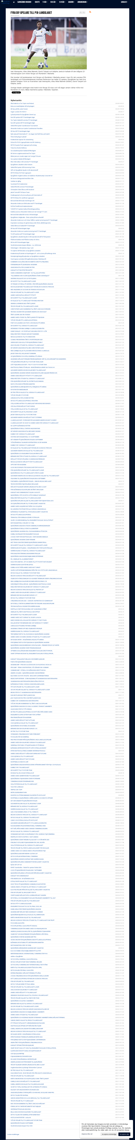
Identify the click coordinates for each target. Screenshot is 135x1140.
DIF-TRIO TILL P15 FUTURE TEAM (20, 731)
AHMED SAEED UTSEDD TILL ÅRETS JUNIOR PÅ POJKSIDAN (27, 317)
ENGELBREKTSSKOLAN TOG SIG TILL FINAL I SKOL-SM (26, 906)
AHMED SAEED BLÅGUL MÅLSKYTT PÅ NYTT (23, 295)
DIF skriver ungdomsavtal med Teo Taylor (23, 153)
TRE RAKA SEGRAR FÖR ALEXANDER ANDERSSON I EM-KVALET (29, 312)
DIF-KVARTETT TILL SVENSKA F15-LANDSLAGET (24, 326)
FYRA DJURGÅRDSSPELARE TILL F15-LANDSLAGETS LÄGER (27, 470)
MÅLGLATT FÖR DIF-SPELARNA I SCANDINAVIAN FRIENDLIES (28, 459)
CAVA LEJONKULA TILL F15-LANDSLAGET (22, 756)
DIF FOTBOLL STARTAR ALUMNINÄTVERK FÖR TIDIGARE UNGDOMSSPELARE (32, 603)
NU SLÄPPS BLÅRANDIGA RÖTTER (20, 426)
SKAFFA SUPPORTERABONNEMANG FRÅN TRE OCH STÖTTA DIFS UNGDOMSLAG (34, 570)
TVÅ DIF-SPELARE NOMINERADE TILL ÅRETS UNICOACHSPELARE (29, 703)
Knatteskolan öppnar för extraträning (22, 139)
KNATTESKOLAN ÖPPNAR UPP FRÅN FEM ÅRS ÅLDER (26, 1026)
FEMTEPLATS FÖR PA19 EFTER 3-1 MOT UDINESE (24, 837)
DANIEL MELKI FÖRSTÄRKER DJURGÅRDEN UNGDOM (26, 909)
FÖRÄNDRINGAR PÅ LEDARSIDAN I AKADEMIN (24, 264)
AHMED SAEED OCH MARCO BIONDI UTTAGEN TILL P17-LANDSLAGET (30, 637)
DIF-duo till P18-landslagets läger (20, 228)
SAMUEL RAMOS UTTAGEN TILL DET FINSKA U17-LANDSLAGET (28, 887)
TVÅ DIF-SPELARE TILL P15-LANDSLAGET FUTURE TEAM (26, 1120)
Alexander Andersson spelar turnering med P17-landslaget (28, 231)
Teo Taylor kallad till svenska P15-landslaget (24, 120)
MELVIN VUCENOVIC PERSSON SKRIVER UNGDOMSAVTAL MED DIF (30, 1009)
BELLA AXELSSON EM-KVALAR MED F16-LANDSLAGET (26, 1112)
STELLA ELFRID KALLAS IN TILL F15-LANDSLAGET (24, 409)
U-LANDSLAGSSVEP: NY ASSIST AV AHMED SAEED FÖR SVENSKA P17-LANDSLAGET (35, 423)
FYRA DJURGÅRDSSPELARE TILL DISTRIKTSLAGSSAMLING (27, 381)
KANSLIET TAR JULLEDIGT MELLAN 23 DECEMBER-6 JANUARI (27, 659)
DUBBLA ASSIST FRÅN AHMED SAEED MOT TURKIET (25, 567)
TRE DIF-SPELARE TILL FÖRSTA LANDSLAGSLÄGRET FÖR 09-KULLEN (30, 848)
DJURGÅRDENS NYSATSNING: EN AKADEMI (23, 726)
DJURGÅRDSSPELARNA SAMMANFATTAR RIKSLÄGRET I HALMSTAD (30, 862)
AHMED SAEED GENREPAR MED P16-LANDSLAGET (25, 776)
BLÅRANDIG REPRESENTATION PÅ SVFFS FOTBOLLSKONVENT (28, 748)
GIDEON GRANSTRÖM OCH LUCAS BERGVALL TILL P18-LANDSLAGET (30, 1098)
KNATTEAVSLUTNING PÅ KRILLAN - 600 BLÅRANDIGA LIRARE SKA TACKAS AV (33, 367)
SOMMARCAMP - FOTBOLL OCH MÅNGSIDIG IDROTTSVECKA (28, 670)
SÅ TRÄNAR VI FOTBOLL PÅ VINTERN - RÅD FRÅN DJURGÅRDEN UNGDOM (32, 284)
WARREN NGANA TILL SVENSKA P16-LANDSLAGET (25, 631)
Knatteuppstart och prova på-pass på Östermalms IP (26, 195)
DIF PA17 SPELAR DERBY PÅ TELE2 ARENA (22, 984)
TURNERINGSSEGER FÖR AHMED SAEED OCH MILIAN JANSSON (29, 928)
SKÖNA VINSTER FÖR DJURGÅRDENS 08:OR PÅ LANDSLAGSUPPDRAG (31, 940)
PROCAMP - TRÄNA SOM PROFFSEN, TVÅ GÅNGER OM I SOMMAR (30, 667)
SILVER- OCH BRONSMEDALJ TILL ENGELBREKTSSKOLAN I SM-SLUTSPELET (32, 520)
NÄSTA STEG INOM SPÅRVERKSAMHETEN (23, 384)
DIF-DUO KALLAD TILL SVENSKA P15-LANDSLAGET (25, 831)
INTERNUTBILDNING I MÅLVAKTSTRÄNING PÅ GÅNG (26, 973)
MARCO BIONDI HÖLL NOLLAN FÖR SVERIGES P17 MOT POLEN (29, 620)
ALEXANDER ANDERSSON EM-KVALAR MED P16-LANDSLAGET (28, 370)
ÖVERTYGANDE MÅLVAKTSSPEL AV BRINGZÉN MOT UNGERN (28, 895)
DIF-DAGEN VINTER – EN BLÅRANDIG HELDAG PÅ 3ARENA (27, 639)
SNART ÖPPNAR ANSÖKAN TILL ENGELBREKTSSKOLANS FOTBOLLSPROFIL (32, 653)
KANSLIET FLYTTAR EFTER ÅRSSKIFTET (21, 270)
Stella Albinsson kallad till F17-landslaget (23, 226)
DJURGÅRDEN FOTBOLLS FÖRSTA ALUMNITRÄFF (24, 528)
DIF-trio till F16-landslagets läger (20, 242)
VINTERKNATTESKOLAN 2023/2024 (21, 1109)
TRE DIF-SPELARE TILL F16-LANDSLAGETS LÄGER (24, 306)
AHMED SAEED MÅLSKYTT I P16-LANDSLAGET (24, 992)
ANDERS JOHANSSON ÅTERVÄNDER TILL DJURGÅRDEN (26, 1062)
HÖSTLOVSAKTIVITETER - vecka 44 (21, 1117)
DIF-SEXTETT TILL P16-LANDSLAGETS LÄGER (23, 281)
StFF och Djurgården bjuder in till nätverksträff (24, 170)
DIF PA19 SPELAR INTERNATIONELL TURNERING (24, 856)
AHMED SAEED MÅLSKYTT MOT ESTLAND (22, 759)
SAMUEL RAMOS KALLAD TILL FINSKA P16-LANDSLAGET (26, 1020)
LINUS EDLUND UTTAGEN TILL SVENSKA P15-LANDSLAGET (27, 345)
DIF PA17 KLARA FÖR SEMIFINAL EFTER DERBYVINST (25, 1115)
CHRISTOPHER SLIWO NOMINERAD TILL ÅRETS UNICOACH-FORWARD (31, 309)
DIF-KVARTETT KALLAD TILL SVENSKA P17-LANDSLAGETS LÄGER (29, 545)
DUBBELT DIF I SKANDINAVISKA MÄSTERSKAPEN (24, 701)
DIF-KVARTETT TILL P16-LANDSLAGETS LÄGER (24, 298)
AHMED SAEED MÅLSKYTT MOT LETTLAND (23, 720)
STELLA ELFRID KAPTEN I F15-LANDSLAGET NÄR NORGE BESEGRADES (31, 403)
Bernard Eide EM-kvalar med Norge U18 (22, 201)
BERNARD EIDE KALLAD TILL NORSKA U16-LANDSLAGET (26, 1003)
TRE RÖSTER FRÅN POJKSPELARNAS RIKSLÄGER (24, 484)
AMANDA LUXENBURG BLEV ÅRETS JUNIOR (23, 303)
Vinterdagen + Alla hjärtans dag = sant (22, 248)
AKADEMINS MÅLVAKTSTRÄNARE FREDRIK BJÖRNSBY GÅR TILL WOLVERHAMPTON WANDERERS (38, 359)
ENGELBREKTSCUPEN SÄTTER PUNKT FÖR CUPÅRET (26, 715)
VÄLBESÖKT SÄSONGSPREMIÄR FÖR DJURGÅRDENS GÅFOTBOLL (29, 934)
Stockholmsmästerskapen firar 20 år (22, 1126)
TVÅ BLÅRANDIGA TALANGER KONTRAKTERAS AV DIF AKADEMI (29, 442)
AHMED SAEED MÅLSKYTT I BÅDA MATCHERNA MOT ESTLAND (28, 753)
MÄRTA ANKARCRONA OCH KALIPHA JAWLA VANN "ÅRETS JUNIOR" (30, 1078)
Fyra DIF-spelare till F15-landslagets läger (23, 123)
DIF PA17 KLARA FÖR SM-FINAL (19, 1095)
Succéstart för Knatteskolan (19, 184)
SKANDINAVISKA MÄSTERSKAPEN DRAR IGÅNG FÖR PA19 (27, 681)
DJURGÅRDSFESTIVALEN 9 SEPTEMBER (22, 1123)
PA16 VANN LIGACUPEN (17, 923)
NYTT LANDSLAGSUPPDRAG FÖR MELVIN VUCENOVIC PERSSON (29, 978)
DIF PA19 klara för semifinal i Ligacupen (22, 198)
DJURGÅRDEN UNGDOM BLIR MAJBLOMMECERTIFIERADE (27, 556)
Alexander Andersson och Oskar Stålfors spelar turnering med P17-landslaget (34, 220)
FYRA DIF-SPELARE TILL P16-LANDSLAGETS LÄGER (25, 987)
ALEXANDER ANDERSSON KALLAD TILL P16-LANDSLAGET (27, 451)
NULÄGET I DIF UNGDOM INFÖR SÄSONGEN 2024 (25, 1090)
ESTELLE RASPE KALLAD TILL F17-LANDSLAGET (24, 881)
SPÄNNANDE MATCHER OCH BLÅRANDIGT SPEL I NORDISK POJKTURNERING (33, 834)
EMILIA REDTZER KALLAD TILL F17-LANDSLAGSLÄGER (26, 498)
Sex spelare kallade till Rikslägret (20, 159)
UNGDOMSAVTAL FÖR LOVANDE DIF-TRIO (23, 267)
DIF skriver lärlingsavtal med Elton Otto (22, 178)
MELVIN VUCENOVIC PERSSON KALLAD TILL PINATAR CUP (27, 589)
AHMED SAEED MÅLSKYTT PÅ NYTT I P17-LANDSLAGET (26, 376)
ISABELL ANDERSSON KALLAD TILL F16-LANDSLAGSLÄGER (27, 1084)
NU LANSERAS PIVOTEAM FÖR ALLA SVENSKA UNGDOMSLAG (28, 509)
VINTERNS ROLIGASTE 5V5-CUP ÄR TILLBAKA (23, 278)
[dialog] (106, 1129)
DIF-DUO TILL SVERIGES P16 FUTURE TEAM (23, 598)
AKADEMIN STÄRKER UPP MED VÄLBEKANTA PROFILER (26, 628)
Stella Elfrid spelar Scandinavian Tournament (24, 126)
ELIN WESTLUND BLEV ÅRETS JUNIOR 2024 (23, 695)
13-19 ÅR (61, 2)
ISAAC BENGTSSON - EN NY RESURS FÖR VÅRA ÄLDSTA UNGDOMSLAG (31, 1073)
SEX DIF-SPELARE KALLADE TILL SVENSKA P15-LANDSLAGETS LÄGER (30, 690)
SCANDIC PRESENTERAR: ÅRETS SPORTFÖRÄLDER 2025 (27, 339)
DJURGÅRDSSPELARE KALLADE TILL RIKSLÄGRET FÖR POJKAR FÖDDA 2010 (32, 501)
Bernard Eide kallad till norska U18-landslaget (24, 214)
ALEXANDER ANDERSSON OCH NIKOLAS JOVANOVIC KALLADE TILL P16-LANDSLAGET (35, 476)
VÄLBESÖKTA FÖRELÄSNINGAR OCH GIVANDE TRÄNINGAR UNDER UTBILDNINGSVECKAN (36, 578)
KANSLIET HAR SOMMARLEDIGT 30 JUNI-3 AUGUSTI (25, 492)
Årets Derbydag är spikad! (18, 137)
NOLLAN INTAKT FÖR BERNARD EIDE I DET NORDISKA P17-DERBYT (29, 623)
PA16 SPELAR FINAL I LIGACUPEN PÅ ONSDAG (24, 926)
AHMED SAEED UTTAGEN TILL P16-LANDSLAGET (24, 1015)
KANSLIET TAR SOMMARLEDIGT (20, 876)
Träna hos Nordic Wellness (19, 148)
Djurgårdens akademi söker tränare (21, 164)
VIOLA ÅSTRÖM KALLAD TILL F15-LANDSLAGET (24, 784)
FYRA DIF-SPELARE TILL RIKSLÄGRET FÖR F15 (23, 892)
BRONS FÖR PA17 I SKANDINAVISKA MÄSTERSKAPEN (26, 692)
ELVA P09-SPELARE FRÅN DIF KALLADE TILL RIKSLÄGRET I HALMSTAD (30, 890)
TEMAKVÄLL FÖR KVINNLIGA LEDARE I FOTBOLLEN (25, 517)
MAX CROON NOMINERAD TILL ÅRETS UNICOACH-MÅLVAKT (28, 1103)
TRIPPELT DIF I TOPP (16, 790)
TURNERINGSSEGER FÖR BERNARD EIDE (22, 781)
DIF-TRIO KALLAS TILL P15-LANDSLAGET (22, 1070)
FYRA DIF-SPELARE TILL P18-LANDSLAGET (31, 12)
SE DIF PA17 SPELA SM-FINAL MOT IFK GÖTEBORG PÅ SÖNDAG (29, 1087)
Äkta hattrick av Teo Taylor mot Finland (22, 103)
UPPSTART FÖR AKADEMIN (18, 464)
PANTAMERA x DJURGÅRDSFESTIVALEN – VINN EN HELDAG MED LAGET (31, 481)
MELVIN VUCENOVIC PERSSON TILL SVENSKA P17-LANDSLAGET (29, 815)
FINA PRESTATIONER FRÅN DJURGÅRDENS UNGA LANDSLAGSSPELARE (31, 740)
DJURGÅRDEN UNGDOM (24, 2)
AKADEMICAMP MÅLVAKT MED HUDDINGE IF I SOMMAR (27, 912)
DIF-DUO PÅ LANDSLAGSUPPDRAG (21, 514)
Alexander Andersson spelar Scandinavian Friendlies (27, 128)
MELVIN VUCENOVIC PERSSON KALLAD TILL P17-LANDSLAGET (28, 1031)
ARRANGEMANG (82, 2)
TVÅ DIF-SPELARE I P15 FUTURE (20, 395)
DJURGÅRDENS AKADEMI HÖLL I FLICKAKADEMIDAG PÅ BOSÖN (29, 531)
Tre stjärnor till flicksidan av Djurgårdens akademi (25, 251)
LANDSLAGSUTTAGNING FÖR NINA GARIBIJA (23, 626)
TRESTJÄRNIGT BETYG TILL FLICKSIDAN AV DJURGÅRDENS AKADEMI (30, 634)
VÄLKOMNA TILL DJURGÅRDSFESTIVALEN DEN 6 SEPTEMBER (28, 478)
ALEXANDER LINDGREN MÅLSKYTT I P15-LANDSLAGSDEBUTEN (29, 823)
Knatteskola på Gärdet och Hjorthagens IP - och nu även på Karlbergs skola (33, 253)
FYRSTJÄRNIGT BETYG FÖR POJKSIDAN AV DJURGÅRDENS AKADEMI (30, 642)
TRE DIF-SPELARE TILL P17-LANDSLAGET (22, 1101)
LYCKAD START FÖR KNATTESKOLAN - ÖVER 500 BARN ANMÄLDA (29, 537)
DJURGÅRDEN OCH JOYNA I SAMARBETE (22, 1001)
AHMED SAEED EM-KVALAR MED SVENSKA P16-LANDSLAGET (28, 742)
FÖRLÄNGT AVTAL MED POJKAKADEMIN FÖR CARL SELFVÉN (28, 842)
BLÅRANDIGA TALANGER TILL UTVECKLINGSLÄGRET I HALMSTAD (29, 512)
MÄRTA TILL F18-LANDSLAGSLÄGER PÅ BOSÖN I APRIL (26, 967)
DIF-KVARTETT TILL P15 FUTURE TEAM (21, 770)
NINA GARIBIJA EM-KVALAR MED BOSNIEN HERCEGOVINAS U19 (29, 581)
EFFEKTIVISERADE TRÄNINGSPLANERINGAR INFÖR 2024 (26, 1037)
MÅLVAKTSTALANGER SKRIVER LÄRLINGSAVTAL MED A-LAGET (28, 487)
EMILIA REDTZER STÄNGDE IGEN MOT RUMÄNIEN (25, 334)
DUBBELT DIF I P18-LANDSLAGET (20, 767)
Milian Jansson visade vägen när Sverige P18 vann (26, 156)
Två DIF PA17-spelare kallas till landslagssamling (25, 209)
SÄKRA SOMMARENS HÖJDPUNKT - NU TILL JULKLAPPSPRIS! (28, 273)
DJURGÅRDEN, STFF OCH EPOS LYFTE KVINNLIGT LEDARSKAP (28, 495)
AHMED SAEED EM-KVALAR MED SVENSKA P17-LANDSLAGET (28, 592)
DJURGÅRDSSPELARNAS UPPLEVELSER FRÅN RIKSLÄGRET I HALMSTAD (31, 873)
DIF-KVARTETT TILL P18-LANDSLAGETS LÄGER (24, 614)
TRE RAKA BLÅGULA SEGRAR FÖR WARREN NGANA (25, 606)
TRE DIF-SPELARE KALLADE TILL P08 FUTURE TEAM (25, 998)
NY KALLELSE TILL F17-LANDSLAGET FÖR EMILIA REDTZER (27, 301)
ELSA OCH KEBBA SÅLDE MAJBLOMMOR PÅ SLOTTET (26, 951)
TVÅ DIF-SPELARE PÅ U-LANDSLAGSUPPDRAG (24, 320)
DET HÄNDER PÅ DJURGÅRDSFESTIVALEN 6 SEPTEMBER (27, 439)
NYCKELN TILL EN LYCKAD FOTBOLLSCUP (22, 773)
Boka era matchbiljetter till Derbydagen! (22, 106)
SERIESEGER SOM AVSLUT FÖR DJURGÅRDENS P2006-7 (27, 342)
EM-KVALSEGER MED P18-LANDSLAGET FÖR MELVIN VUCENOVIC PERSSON (32, 287)
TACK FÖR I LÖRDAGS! (17, 787)
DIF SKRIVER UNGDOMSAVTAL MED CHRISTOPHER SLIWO (27, 348)
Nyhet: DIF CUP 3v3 (16, 865)
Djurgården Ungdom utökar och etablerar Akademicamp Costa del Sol (31, 176)
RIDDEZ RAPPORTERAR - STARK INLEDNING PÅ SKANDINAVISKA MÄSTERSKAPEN (34, 678)
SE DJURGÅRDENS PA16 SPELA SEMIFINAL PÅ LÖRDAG (26, 356)
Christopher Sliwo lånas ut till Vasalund (22, 189)
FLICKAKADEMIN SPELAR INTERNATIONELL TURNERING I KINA (28, 826)
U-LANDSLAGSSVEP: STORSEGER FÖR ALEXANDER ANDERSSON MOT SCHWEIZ (33, 420)
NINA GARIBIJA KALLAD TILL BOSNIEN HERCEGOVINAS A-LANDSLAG (30, 351)
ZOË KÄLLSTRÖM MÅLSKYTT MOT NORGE (23, 406)
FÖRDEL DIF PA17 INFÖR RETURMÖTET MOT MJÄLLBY (26, 1106)
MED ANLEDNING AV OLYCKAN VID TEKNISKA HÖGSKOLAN (28, 289)
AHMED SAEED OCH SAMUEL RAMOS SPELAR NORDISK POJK (28, 851)
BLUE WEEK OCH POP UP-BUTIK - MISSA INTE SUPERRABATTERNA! (30, 676)
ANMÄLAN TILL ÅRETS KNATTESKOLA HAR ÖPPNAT (25, 612)
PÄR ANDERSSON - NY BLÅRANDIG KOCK (22, 878)
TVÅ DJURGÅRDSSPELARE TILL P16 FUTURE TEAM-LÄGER (27, 362)
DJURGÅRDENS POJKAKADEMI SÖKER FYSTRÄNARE (25, 778)
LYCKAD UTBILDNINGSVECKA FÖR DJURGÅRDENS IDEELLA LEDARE (30, 976)
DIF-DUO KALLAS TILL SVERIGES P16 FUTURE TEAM (25, 573)
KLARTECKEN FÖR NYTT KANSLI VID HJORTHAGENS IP (26, 1051)
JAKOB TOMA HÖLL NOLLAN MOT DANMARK (23, 353)
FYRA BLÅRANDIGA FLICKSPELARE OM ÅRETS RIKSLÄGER (27, 489)
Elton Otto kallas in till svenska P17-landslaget (24, 162)
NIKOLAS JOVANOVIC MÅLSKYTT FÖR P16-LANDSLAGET (26, 462)
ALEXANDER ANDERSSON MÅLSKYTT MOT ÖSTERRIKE (26, 417)
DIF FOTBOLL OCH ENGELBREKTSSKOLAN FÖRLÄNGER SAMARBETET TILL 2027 (33, 898)
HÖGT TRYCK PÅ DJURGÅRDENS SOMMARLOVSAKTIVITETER (28, 884)
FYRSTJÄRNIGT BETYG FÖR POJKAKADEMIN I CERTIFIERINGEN (28, 1040)
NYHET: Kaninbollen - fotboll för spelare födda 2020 (26, 867)
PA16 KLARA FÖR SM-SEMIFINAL (20, 737)
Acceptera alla (124, 1134)
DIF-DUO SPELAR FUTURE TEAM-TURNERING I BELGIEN (26, 962)
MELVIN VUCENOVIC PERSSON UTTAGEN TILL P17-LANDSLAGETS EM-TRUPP (32, 920)
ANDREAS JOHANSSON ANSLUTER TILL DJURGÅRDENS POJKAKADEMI (30, 931)
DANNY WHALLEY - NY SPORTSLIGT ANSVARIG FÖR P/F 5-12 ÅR (29, 331)
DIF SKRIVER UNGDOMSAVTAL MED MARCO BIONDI (25, 431)
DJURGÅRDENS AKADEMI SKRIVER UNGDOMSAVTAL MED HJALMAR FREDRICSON (34, 373)
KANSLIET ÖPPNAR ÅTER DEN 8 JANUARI (22, 1045)
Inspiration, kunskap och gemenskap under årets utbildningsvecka (31, 223)
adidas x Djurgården (17, 956)
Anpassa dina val (87, 1134)
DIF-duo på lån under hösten (19, 109)
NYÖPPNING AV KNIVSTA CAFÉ (19, 762)
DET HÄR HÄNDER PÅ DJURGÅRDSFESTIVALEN (24, 801)
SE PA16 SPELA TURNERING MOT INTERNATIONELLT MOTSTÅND (29, 965)
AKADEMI (71, 2)
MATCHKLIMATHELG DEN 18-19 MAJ (21, 945)
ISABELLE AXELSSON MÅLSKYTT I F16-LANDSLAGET (25, 1081)
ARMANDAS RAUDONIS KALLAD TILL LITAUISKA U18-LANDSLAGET (29, 995)
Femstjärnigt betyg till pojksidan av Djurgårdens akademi (28, 256)
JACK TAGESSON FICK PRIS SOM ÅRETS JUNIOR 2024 (26, 698)
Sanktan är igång (16, 181)
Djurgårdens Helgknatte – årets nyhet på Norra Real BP (27, 217)
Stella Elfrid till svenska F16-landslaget (22, 187)
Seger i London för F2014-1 (18, 112)
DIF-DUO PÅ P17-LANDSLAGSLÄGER (21, 903)
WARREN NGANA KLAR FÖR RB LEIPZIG (22, 564)
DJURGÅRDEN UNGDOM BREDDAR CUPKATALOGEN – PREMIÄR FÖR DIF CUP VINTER (35, 645)
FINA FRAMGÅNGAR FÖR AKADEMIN (21, 717)
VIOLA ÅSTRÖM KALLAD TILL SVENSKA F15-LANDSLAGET (27, 845)
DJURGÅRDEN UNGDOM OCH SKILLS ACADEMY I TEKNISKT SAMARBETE (31, 706)
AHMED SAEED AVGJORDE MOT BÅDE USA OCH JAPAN (26, 506)
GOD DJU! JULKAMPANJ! (17, 1053)
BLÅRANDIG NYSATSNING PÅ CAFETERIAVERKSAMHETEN (27, 942)
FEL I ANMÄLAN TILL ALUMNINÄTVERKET (22, 559)
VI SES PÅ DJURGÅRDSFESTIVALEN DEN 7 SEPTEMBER (26, 870)
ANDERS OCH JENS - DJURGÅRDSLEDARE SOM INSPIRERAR (27, 673)
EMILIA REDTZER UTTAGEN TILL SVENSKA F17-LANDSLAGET (28, 378)
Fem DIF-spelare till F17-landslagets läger (23, 117)
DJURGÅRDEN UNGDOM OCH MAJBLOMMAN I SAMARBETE (27, 1012)
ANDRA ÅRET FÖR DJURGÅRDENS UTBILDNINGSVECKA (26, 1042)
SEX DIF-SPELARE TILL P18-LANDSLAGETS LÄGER (25, 1006)
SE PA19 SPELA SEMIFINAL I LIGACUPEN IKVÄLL (24, 959)
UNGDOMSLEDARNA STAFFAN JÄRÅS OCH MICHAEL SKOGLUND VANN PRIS (32, 1092)
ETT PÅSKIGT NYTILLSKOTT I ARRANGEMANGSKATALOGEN (28, 1023)
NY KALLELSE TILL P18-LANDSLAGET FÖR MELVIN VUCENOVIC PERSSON (31, 448)
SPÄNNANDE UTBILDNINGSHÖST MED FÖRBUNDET (25, 734)
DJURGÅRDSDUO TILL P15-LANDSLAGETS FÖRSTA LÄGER (27, 473)
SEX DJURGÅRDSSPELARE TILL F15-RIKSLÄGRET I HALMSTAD (28, 503)
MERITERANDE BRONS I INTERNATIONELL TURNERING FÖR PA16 (29, 953)
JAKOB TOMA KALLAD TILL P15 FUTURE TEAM (23, 414)
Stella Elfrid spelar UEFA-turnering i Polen (23, 167)
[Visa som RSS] (90, 12)
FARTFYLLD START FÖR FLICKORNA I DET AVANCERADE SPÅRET (29, 609)
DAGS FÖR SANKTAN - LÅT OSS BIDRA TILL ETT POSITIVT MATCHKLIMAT (31, 562)
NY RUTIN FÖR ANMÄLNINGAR (19, 389)
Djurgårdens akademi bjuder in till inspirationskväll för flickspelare (31, 237)
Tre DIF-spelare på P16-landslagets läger (23, 234)
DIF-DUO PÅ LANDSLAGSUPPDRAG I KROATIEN (24, 401)
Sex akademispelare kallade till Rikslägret (23, 151)
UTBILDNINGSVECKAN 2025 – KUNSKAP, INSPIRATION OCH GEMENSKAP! (32, 601)
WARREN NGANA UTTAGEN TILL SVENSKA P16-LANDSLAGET (28, 551)
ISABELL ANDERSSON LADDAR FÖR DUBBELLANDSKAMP (27, 1028)
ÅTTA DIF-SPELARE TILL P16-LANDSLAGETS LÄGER (25, 687)
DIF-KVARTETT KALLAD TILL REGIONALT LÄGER (24, 412)
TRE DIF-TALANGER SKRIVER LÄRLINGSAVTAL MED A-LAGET (28, 1065)
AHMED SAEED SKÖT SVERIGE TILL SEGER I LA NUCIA (26, 617)
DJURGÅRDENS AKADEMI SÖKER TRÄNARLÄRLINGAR (26, 648)
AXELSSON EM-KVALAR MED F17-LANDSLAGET (24, 990)
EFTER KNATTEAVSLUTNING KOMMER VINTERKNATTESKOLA (28, 751)
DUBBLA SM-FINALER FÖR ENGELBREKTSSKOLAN (25, 534)
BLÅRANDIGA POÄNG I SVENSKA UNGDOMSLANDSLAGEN (27, 684)
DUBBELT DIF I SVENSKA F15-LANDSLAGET (23, 434)
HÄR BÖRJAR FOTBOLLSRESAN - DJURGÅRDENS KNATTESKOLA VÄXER (31, 584)
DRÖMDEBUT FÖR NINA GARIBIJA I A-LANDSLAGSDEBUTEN (27, 328)
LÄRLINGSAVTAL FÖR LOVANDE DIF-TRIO (22, 398)
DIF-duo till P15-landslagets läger (20, 131)
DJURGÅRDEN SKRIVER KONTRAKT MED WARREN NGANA (27, 859)
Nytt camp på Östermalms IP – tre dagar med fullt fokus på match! (30, 134)
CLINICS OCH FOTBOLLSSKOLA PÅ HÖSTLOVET (24, 820)
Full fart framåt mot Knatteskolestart (21, 206)
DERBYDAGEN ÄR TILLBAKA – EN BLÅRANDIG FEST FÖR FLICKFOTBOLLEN (31, 548)
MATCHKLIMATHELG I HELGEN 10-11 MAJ (22, 523)
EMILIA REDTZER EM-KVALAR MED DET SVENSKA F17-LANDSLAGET (30, 587)
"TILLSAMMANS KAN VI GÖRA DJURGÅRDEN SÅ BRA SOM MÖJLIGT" (30, 276)
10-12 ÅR (52, 2)
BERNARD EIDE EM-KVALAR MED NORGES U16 (24, 728)
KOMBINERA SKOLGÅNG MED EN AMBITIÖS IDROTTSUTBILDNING (30, 262)
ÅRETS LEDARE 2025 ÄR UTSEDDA (20, 314)
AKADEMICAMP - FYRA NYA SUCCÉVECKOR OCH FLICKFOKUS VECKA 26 (31, 665)
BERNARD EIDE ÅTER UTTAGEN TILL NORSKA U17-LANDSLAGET (29, 456)
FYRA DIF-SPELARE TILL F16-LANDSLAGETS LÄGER (25, 292)
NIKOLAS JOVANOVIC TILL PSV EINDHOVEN (23, 337)
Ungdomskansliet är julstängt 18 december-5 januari (26, 1067)
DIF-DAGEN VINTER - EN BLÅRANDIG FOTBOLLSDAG (25, 1034)
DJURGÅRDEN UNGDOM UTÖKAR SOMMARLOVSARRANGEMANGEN (30, 526)
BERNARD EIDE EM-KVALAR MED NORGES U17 (24, 595)
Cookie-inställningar (13, 1134)
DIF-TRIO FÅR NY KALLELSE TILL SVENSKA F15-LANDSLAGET (28, 392)
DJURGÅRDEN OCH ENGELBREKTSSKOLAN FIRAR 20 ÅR (26, 453)
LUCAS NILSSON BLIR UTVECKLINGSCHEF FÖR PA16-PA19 (27, 467)
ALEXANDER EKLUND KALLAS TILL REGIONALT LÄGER (26, 803)
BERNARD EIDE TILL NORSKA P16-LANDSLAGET (24, 806)
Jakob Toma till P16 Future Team (20, 192)
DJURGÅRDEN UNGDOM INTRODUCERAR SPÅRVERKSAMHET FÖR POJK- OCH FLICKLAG (36, 765)
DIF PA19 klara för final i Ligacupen (21, 173)
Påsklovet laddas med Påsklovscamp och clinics (25, 239)
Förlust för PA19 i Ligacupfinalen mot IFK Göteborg (25, 142)
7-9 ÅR (44, 2)
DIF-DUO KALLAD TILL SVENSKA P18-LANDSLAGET (25, 817)
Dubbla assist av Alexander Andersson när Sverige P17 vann (29, 212)
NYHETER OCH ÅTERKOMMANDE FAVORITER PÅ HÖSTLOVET (28, 795)
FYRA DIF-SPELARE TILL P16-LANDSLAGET (22, 1076)
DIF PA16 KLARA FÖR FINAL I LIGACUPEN (22, 970)
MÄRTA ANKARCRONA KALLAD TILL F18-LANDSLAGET (26, 917)
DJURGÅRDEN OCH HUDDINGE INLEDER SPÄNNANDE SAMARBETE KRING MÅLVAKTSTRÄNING (38, 1017)
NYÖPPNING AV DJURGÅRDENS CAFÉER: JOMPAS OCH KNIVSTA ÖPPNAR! (32, 798)
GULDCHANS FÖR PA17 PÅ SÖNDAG (21, 709)
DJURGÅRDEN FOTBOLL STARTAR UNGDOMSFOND (25, 428)
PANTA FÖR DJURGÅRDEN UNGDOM (21, 662)
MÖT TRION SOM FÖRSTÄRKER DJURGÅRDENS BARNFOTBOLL (28, 542)
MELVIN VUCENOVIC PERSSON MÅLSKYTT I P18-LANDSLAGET (28, 576)
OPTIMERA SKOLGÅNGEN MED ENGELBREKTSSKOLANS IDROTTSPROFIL (31, 651)
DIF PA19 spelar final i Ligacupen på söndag (24, 145)
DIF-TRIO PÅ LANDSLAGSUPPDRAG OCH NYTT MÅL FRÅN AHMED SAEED (31, 712)
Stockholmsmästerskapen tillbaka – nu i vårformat (26, 245)
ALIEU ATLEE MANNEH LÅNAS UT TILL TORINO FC (24, 812)
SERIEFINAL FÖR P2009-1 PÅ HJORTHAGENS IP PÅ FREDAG (27, 745)
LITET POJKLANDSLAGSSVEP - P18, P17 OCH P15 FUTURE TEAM (29, 364)
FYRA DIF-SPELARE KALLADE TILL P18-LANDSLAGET (25, 901)
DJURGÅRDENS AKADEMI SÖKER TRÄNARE (23, 539)
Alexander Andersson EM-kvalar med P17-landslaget (26, 203)
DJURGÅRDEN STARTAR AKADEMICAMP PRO (23, 937)
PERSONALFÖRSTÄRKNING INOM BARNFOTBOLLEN (25, 553)
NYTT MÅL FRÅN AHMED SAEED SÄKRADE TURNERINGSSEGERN (29, 828)
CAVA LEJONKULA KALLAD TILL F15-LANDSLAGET (24, 723)
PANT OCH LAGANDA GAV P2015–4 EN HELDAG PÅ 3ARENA (28, 323)
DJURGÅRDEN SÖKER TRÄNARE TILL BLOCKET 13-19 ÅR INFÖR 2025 (30, 840)
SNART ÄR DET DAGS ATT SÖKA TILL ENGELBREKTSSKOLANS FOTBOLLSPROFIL (33, 1048)
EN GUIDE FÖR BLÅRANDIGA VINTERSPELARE (24, 1059)
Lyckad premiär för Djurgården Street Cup (23, 114)
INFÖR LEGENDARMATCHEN (19, 792)
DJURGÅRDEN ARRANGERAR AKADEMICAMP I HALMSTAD (27, 948)
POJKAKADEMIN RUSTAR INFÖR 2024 (21, 1056)
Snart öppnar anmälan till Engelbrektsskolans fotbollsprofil (28, 259)
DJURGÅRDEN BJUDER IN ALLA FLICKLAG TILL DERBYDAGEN (27, 915)
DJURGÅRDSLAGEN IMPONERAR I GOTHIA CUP (24, 853)
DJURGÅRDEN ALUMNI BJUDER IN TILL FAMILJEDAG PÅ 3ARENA (28, 387)
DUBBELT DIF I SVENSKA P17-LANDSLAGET (23, 445)
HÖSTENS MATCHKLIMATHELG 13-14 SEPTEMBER (25, 437)
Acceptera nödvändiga (109, 1134)
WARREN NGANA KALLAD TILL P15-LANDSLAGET (24, 809)
